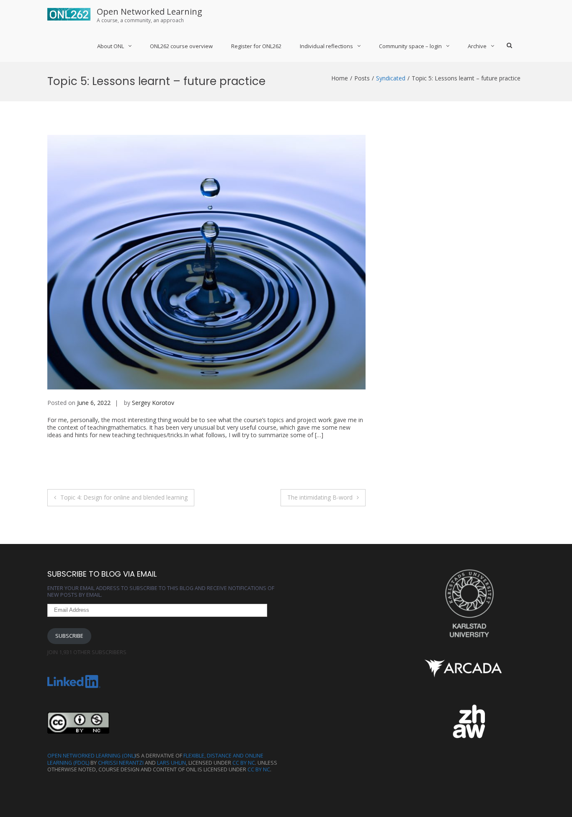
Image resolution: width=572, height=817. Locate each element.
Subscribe (69, 635)
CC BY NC (243, 762)
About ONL (110, 46)
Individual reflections (326, 46)
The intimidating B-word (320, 497)
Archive (477, 46)
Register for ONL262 (256, 46)
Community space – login (410, 46)
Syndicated (390, 78)
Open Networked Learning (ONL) (91, 755)
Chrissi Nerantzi (121, 762)
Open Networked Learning (149, 11)
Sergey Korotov (153, 403)
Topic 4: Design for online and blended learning (124, 497)
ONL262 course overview (181, 46)
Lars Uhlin (171, 762)
